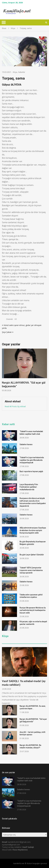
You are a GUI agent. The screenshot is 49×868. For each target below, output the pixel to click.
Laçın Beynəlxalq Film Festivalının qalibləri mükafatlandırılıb (29, 487)
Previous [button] (4, 371)
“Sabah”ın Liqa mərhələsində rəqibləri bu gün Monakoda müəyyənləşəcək (32, 460)
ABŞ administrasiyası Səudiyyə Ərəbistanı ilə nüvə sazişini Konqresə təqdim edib (33, 530)
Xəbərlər (21, 72)
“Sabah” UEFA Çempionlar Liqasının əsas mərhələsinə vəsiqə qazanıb (31, 570)
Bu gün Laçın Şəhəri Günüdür (32, 555)
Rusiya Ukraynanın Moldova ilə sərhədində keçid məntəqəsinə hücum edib (33, 610)
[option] (24, 370)
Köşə (15, 72)
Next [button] (45, 371)
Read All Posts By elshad (15, 406)
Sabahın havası (26, 444)
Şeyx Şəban (7, 332)
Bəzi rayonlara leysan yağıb (31, 471)
